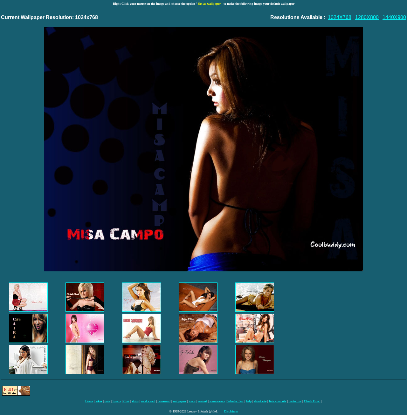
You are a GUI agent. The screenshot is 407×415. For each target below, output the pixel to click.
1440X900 (394, 17)
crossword (164, 401)
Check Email (312, 401)
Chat (126, 401)
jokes (98, 401)
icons (192, 401)
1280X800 (367, 17)
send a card (148, 401)
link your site (277, 401)
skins (135, 401)
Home (89, 401)
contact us (295, 401)
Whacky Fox (235, 401)
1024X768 (339, 17)
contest (202, 401)
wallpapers (179, 401)
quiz (107, 401)
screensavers (217, 401)
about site (260, 401)
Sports (117, 401)
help (249, 401)
